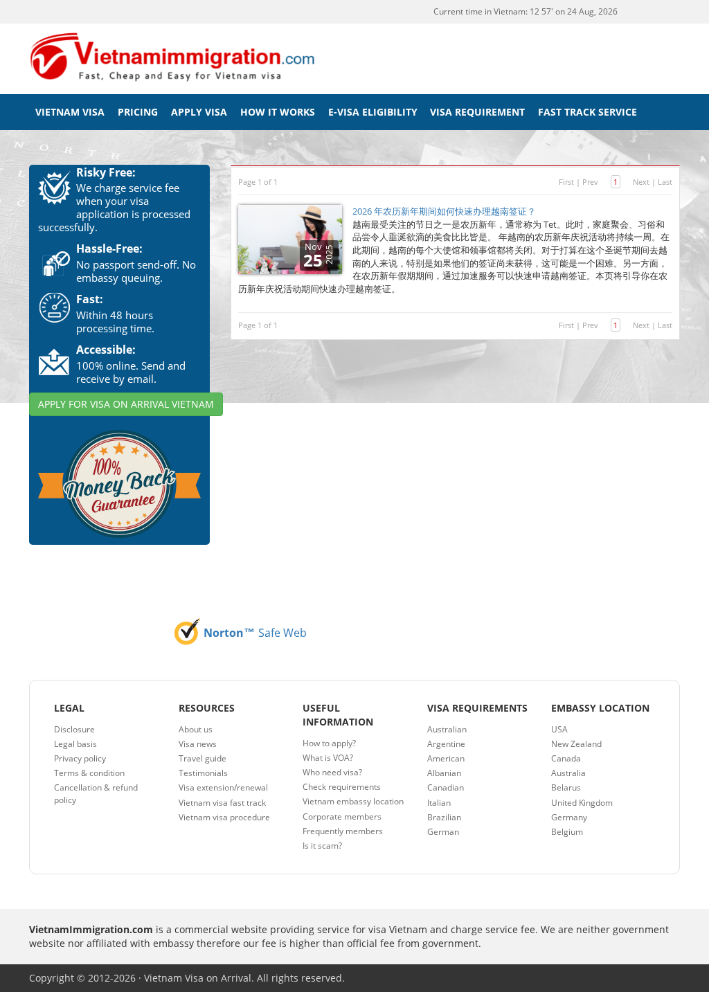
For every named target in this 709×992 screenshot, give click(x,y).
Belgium (567, 832)
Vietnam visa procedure (224, 817)
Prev (590, 182)
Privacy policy (80, 758)
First (566, 182)
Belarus (566, 787)
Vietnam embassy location (353, 801)
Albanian (444, 773)
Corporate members (342, 816)
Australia (568, 773)
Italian (439, 803)
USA (559, 729)
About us (196, 729)
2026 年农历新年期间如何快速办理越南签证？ (444, 211)
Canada (566, 758)
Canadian (445, 787)
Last (665, 182)
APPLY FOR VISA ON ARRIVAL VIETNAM (126, 404)
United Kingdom (582, 803)
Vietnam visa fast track (222, 803)
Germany (569, 817)
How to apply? (329, 743)
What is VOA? (328, 758)
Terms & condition (89, 773)
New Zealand (576, 744)
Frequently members (343, 831)
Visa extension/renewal (223, 787)
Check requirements (342, 787)
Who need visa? (332, 772)
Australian (447, 729)
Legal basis (75, 744)
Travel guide (202, 758)
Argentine (446, 744)
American (446, 758)
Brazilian (444, 817)
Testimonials (203, 773)
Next (641, 182)
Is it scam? (322, 845)
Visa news (198, 744)
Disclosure (74, 729)
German (443, 832)
